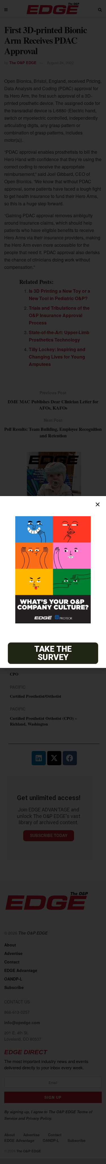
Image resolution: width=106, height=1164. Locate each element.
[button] (97, 504)
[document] (53, 582)
